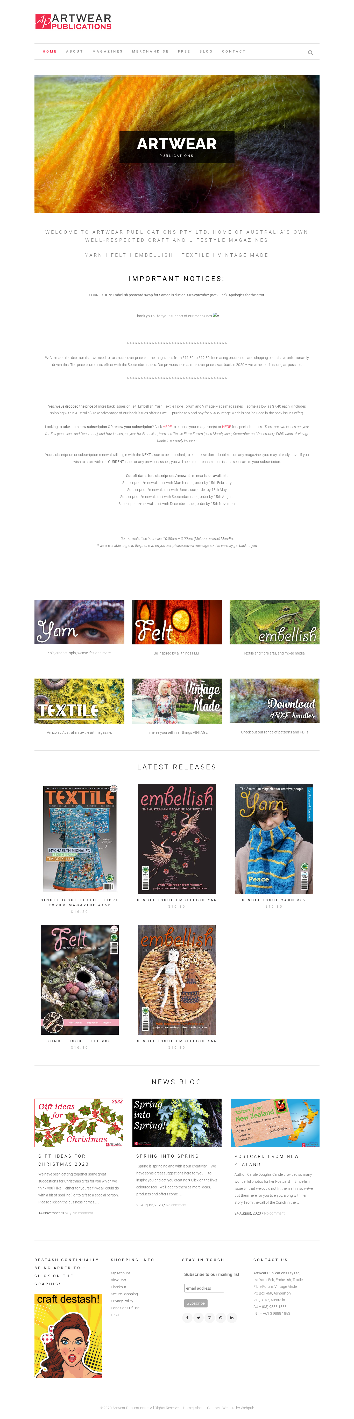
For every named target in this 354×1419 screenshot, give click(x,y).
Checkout (118, 1287)
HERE (167, 427)
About (200, 1408)
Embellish (154, 255)
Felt (119, 255)
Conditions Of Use (125, 1308)
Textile (196, 255)
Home (188, 1408)
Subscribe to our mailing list (211, 1274)
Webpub (247, 1408)
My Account (120, 1273)
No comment (83, 1213)
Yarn (94, 255)
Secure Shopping (124, 1294)
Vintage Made (243, 255)
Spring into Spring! (169, 1156)
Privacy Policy (122, 1301)
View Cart (118, 1280)
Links (115, 1315)
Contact (213, 1408)
